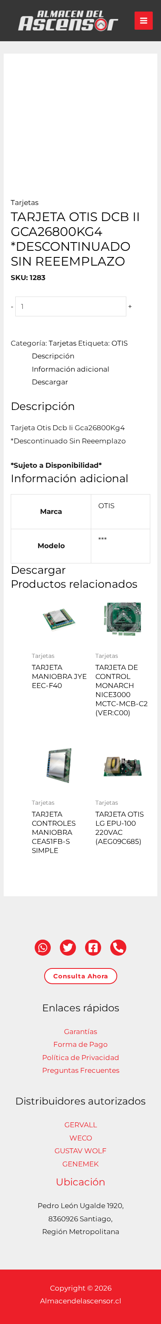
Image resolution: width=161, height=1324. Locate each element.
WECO (80, 1138)
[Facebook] (93, 948)
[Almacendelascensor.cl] (68, 20)
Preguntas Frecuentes (80, 1070)
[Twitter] (68, 948)
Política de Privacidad (80, 1057)
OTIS (119, 343)
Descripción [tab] (53, 356)
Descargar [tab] (50, 382)
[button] (80, 976)
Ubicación (80, 1182)
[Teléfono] (118, 948)
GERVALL (80, 1125)
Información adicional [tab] (70, 369)
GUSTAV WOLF (80, 1151)
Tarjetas (24, 202)
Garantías (80, 1031)
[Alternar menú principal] (144, 21)
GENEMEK (80, 1164)
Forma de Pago (80, 1044)
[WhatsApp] (43, 948)
